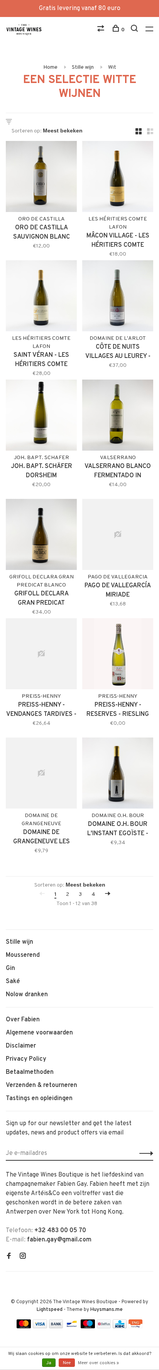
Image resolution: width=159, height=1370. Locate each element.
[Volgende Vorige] (107, 894)
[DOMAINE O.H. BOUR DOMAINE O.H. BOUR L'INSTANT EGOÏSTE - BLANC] (117, 775)
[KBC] (120, 1327)
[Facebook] (9, 1257)
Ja (48, 1363)
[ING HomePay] (135, 1327)
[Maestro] (88, 1327)
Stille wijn (83, 67)
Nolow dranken (27, 995)
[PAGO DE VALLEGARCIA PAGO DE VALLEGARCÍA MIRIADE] (117, 536)
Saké (13, 981)
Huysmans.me (106, 1310)
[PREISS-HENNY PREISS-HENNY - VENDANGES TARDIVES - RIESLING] (41, 655)
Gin (10, 968)
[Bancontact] (72, 1327)
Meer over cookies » (98, 1363)
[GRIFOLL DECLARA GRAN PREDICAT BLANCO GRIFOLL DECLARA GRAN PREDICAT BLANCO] (41, 536)
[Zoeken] (135, 30)
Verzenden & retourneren (41, 1085)
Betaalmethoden (30, 1072)
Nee (67, 1363)
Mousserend (23, 955)
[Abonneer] (144, 1153)
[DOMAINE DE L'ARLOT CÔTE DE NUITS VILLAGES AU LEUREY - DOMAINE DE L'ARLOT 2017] (117, 297)
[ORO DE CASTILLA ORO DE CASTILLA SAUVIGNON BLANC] (41, 178)
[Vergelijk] (101, 30)
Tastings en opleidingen (39, 1098)
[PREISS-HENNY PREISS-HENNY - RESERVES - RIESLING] (117, 655)
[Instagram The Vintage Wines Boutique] (23, 1257)
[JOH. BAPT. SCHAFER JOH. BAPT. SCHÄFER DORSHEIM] (41, 417)
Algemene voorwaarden (39, 1033)
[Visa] (40, 1327)
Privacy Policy (26, 1059)
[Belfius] (104, 1327)
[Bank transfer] (56, 1327)
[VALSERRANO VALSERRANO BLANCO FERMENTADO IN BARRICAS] (117, 417)
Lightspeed (50, 1310)
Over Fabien (23, 1020)
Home (50, 67)
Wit (112, 67)
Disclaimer (21, 1046)
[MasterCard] (24, 1327)
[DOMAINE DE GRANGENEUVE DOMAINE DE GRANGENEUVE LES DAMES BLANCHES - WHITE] (41, 775)
